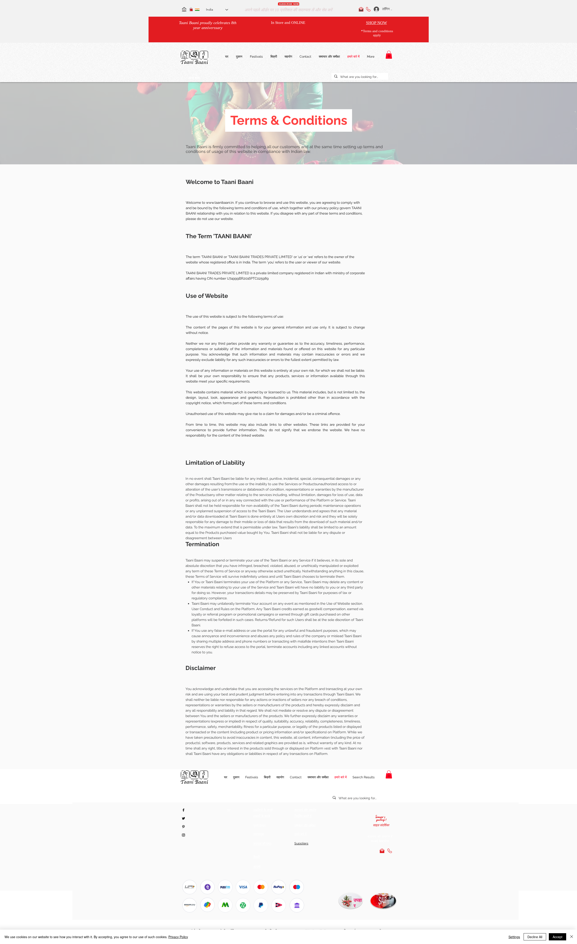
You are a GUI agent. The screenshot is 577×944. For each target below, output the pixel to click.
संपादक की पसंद (262, 843)
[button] (288, 4)
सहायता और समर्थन (305, 810)
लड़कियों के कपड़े (263, 810)
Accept (557, 937)
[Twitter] (183, 818)
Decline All (534, 937)
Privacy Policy (178, 937)
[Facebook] (183, 810)
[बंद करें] (571, 936)
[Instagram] (183, 835)
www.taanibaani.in (220, 203)
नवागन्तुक (258, 834)
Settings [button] (514, 937)
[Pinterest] (183, 827)
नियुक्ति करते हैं (302, 816)
